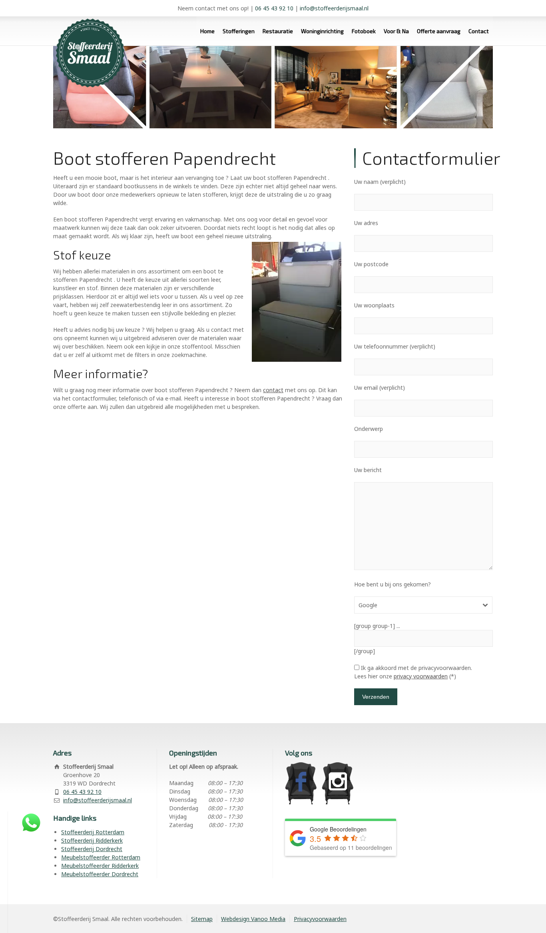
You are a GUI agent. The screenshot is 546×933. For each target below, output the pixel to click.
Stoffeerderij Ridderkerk (92, 840)
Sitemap (202, 919)
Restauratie (278, 31)
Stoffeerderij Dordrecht (91, 849)
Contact (478, 31)
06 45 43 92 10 (274, 8)
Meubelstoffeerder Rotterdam (100, 857)
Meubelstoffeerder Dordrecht (99, 874)
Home (207, 31)
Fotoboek (364, 31)
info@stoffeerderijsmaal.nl (334, 8)
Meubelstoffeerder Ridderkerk (100, 865)
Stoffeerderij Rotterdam (92, 832)
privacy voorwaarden (421, 676)
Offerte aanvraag (438, 31)
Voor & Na (396, 31)
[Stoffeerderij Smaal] (87, 46)
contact (273, 390)
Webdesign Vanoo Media (253, 919)
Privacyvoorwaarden (320, 919)
